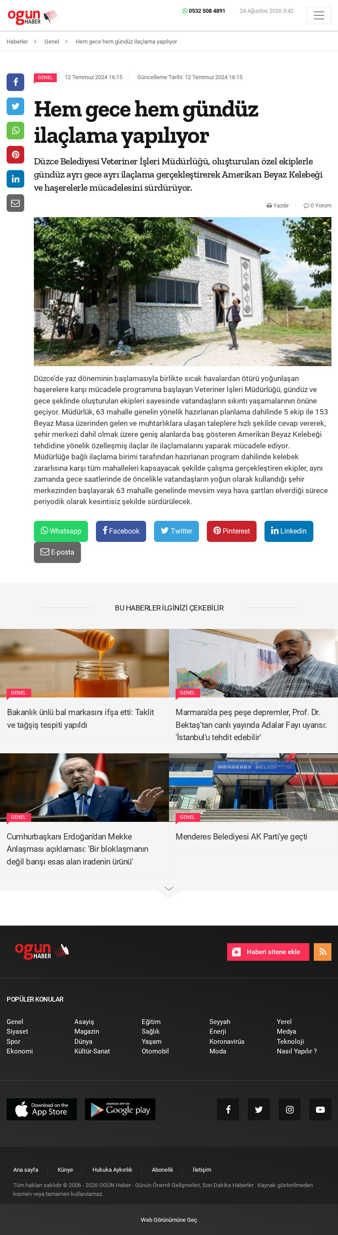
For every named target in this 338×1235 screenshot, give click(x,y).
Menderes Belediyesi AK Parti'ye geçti (242, 837)
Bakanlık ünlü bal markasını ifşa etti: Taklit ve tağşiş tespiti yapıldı (80, 718)
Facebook (123, 531)
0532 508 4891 (206, 10)
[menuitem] (34, 1022)
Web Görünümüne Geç (169, 1220)
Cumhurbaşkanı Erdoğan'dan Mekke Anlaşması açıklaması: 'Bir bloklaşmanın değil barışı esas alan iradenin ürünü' (77, 849)
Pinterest (235, 531)
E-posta (61, 552)
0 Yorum (320, 205)
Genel (45, 77)
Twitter (180, 531)
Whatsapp (64, 531)
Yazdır (280, 205)
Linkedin (293, 531)
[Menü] (319, 15)
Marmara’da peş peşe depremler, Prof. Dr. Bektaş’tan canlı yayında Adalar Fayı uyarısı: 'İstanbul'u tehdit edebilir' (251, 724)
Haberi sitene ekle (272, 952)
